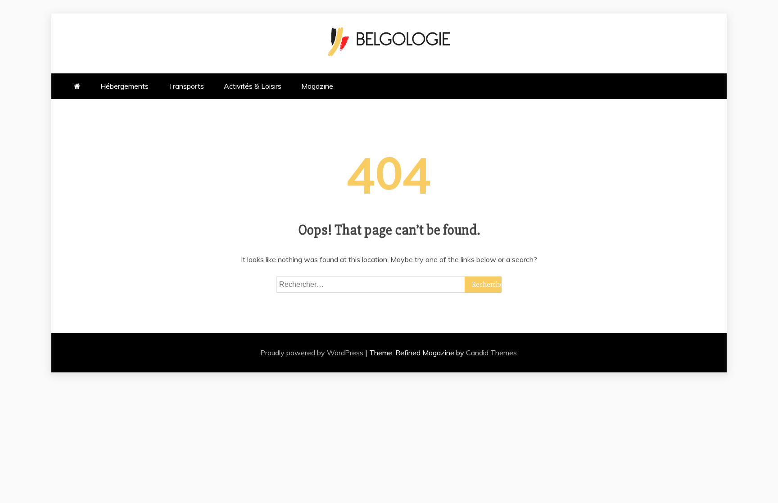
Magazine (317, 86)
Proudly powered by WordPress (312, 352)
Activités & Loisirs (252, 86)
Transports (186, 86)
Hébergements (124, 86)
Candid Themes (491, 352)
